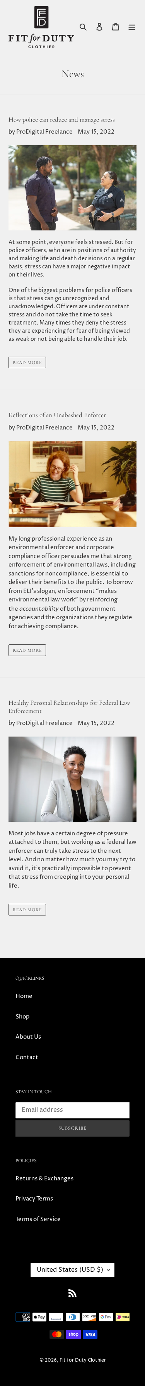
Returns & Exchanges (44, 1179)
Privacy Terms (34, 1199)
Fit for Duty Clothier (83, 1360)
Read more (27, 362)
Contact (26, 1057)
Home (23, 996)
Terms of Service (38, 1219)
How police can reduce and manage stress (62, 119)
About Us (28, 1037)
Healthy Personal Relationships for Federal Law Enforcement (69, 706)
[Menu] (132, 27)
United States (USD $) (70, 1270)
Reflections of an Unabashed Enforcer (57, 415)
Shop (22, 1017)
